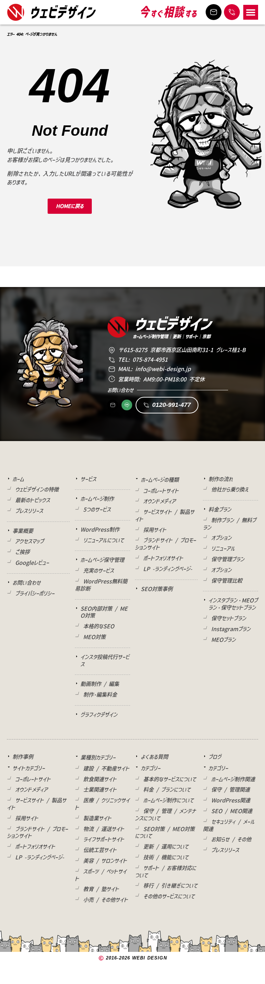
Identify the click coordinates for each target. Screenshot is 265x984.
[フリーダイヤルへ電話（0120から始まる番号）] (232, 12)
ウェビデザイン (63, 12)
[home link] (15, 12)
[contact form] (214, 12)
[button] (250, 12)
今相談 (168, 12)
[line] (126, 405)
